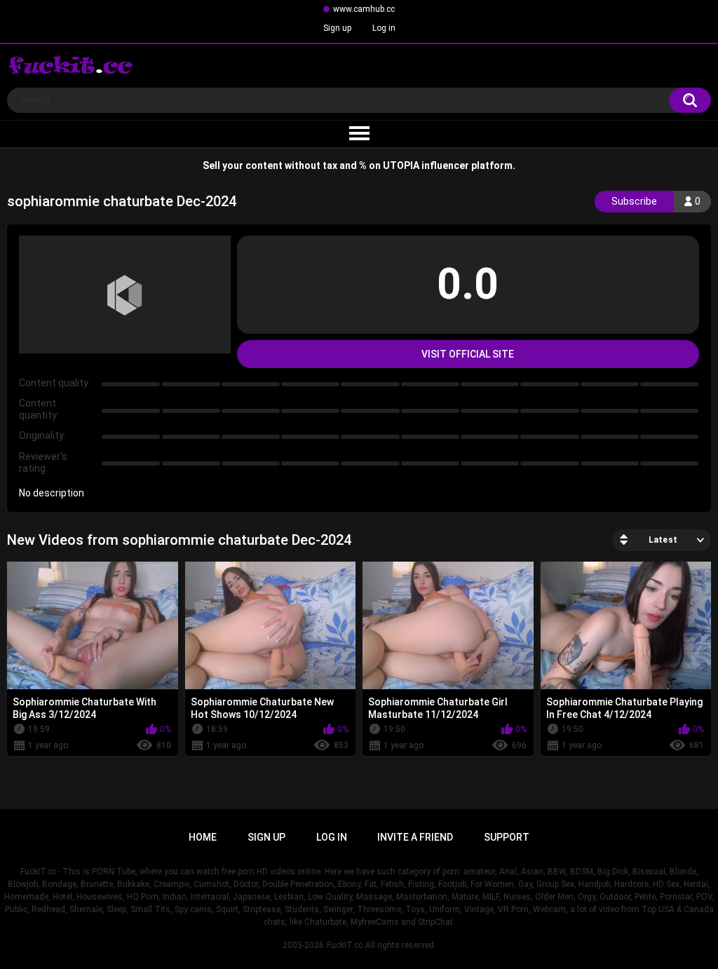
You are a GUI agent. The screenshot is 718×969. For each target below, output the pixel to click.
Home (203, 837)
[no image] (125, 294)
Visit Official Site (467, 354)
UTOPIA (401, 165)
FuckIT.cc (345, 945)
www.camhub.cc (364, 9)
